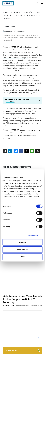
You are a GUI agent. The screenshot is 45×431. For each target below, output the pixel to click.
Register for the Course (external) (17, 101)
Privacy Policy (8, 385)
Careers (6, 365)
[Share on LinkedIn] (10, 151)
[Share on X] (26, 151)
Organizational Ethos (12, 373)
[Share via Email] (32, 151)
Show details (33, 235)
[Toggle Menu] (42, 3)
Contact (6, 361)
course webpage (9, 114)
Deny (22, 257)
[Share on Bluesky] (16, 151)
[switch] (39, 213)
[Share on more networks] (5, 151)
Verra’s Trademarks (11, 369)
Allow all (22, 242)
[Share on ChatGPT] (37, 151)
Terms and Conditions (12, 377)
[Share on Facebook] (21, 151)
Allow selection (22, 249)
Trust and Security (10, 389)
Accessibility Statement (12, 381)
